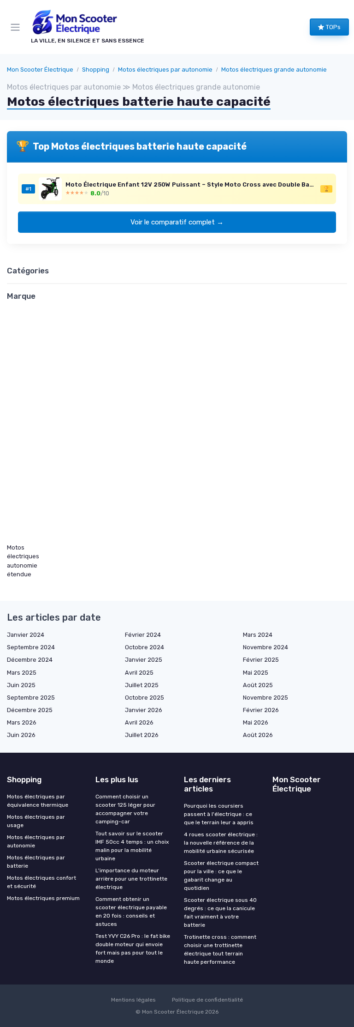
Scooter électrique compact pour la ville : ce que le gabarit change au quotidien (221, 875)
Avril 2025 (139, 672)
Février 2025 (261, 659)
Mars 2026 (21, 722)
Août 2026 (258, 734)
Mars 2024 (257, 634)
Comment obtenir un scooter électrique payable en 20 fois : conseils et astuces (131, 911)
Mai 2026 (255, 722)
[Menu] (17, 27)
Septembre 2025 (31, 697)
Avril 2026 (139, 722)
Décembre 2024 (30, 659)
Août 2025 (258, 685)
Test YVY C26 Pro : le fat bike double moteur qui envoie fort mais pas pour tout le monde (132, 948)
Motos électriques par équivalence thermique (37, 800)
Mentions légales (133, 1000)
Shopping (95, 69)
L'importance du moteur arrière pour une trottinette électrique (131, 878)
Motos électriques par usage (36, 821)
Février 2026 (261, 710)
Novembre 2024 (265, 647)
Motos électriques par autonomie (165, 69)
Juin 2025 (21, 685)
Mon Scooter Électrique (40, 69)
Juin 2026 (21, 734)
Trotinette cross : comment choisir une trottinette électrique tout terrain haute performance (220, 949)
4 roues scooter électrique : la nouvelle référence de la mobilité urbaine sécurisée (221, 842)
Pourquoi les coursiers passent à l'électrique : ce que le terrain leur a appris (219, 814)
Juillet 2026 (142, 734)
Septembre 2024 (31, 647)
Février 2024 (143, 634)
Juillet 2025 (142, 685)
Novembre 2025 (265, 697)
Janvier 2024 (25, 634)
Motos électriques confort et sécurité (41, 882)
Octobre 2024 (144, 647)
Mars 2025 (21, 672)
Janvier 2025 (143, 659)
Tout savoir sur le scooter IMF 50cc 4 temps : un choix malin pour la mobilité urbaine (132, 846)
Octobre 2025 (144, 697)
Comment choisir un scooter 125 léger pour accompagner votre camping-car (125, 809)
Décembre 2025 (30, 710)
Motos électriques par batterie (36, 861)
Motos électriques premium (43, 898)
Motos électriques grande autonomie (274, 69)
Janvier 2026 (143, 710)
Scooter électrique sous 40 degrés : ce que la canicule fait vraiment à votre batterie (220, 912)
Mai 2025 (255, 672)
